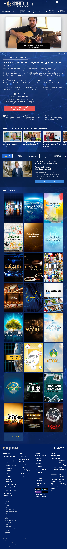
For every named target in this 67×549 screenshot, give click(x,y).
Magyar (7, 516)
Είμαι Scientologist (11, 490)
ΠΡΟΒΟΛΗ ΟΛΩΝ (13, 437)
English (7, 501)
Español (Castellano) (11, 512)
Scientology (55, 458)
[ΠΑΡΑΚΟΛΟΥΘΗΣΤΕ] (53, 237)
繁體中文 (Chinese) (10, 533)
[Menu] (5, 3)
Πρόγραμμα (23, 456)
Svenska (7, 531)
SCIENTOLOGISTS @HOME (15, 58)
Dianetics (54, 474)
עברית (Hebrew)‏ (9, 514)
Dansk (7, 503)
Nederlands (8, 522)
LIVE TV (22, 454)
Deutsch (7, 505)
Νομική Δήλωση (8, 547)
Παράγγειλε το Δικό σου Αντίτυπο (19, 108)
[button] (1, 156)
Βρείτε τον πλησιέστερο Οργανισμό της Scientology (13, 117)
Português (8, 526)
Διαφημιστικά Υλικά (26, 480)
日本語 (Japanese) (10, 520)
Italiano (7, 518)
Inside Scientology (11, 465)
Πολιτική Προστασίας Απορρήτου (13, 544)
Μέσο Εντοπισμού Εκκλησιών (62, 470)
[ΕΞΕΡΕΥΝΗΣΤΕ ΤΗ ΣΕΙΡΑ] (13, 208)
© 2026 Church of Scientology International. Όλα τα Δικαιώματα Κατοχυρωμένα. (22, 538)
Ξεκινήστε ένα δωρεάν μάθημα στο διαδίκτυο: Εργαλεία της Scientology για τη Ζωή (54, 117)
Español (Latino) (9, 510)
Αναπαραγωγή (50, 182)
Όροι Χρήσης (8, 540)
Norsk (6, 524)
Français (7, 535)
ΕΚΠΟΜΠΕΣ (7, 454)
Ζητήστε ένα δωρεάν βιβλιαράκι (33, 117)
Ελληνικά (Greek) (10, 507)
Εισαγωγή (23, 464)
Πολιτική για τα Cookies (10, 542)
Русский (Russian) (10, 529)
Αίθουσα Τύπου (25, 473)
